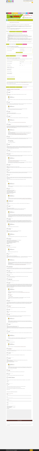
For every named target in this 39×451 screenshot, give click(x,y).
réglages (16, 450)
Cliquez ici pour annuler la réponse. (10, 393)
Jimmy (9, 111)
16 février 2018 (9, 228)
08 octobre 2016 (9, 153)
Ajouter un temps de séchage (19, 31)
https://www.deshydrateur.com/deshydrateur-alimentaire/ (21, 346)
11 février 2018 (9, 218)
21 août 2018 (11, 259)
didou (9, 314)
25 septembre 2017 (11, 195)
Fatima (9, 370)
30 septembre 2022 (10, 357)
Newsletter (7, 402)
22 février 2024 (9, 373)
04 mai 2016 (11, 119)
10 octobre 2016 (11, 157)
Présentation (7, 31)
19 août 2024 (9, 383)
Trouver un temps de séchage (12, 31)
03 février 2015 (11, 96)
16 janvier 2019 (9, 270)
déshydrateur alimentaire (27, 24)
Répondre (12, 153)
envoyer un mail (23, 82)
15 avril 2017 (9, 174)
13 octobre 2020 (11, 140)
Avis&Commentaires (25, 31)
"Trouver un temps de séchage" (28, 41)
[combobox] (25, 50)
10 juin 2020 (9, 305)
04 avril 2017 (9, 169)
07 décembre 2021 (9, 352)
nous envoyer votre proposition (26, 84)
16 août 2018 (9, 253)
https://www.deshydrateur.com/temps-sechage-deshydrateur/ (20, 264)
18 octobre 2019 (11, 294)
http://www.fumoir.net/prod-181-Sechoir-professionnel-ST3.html (20, 122)
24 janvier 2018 (11, 211)
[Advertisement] (19, 8)
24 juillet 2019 (9, 274)
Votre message (8, 408)
